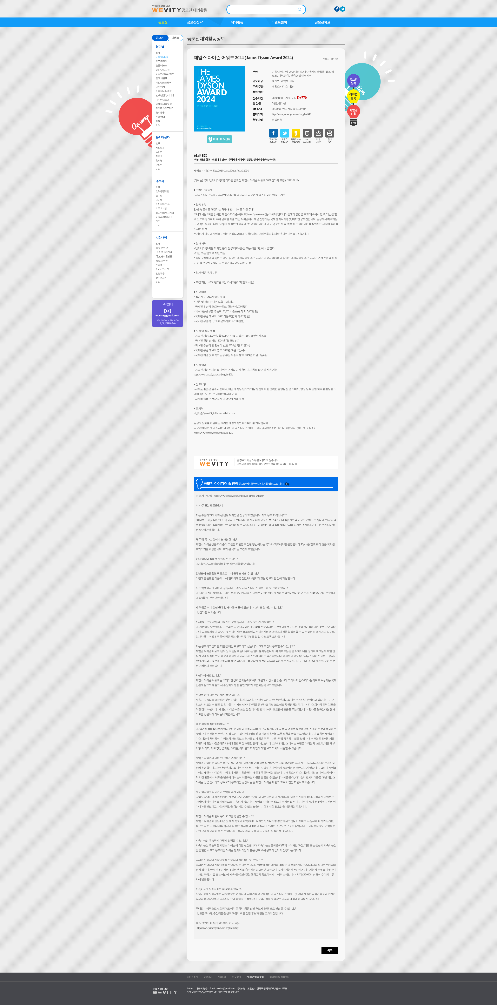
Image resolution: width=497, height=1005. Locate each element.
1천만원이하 (162, 260)
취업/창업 (160, 116)
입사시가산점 (162, 269)
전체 (158, 52)
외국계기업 (161, 208)
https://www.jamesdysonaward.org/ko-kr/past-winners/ (239, 495)
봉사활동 (160, 112)
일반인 (159, 152)
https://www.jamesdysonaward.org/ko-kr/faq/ (217, 928)
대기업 (159, 200)
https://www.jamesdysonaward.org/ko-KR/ (291, 114)
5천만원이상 (162, 247)
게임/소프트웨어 (163, 82)
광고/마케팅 (161, 61)
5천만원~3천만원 (164, 252)
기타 (158, 125)
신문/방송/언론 (162, 204)
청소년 (159, 160)
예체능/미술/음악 (164, 104)
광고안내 (207, 977)
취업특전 (160, 265)
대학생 (159, 156)
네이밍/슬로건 (162, 99)
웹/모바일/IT (161, 78)
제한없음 (160, 147)
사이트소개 (192, 977)
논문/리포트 (161, 65)
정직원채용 (161, 277)
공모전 (163, 22)
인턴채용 (160, 273)
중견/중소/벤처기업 (165, 212)
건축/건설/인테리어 (165, 95)
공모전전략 (194, 22)
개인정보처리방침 (255, 977)
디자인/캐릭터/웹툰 (165, 74)
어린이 (159, 164)
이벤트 (175, 37)
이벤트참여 (279, 22)
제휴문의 (222, 977)
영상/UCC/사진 (162, 69)
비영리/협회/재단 (164, 217)
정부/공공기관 (162, 191)
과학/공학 (160, 86)
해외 (158, 121)
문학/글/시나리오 (164, 91)
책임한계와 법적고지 (279, 977)
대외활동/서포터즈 (164, 108)
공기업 (159, 195)
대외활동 (237, 22)
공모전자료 (322, 22)
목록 (329, 950)
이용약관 (236, 977)
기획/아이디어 (162, 57)
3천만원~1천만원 (164, 256)
